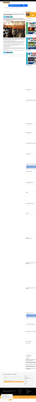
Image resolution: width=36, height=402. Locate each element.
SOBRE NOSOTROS (5, 0)
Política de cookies (6, 398)
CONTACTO (10, 0)
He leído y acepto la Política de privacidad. (8, 380)
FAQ (7, 0)
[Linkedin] (32, 0)
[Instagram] (31, 0)
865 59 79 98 (26, 384)
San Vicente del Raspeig (6, 11)
